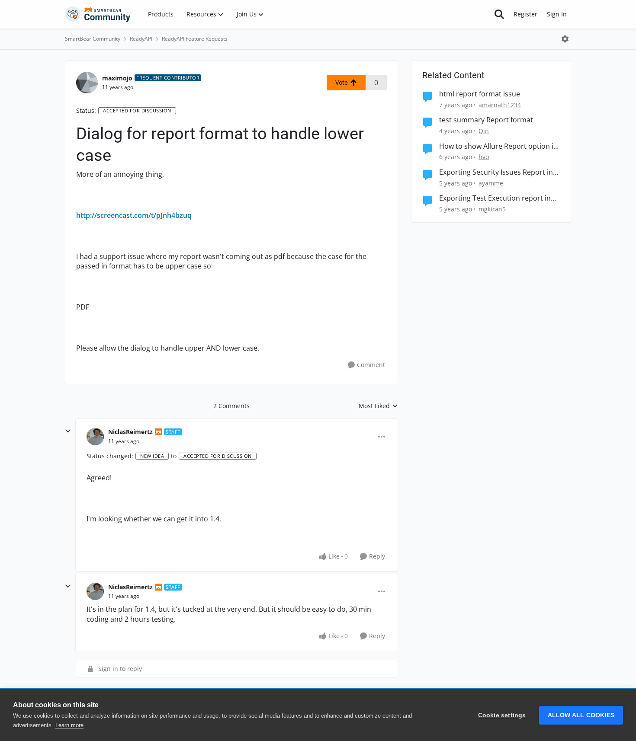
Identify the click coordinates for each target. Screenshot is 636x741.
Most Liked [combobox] (378, 406)
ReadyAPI (141, 38)
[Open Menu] (565, 39)
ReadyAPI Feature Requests (195, 38)
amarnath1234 (500, 105)
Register (525, 14)
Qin (484, 131)
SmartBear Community (92, 38)
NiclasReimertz (130, 432)
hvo (484, 157)
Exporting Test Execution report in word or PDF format (495, 198)
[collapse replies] (68, 431)
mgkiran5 (492, 209)
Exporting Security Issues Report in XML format (496, 172)
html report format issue (479, 94)
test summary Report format (486, 120)
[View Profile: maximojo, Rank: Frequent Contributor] (87, 82)
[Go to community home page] (98, 14)
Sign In (557, 14)
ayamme (491, 183)
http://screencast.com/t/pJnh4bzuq (134, 215)
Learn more (69, 725)
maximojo (117, 78)
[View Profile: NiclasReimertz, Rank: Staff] (95, 436)
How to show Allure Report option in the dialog (498, 146)
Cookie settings (502, 715)
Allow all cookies (581, 715)
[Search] (499, 14)
